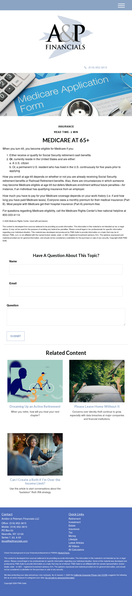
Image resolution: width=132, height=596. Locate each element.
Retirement (75, 518)
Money (72, 536)
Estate (72, 525)
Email (12, 283)
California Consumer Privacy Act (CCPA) (91, 574)
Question (13, 305)
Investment (75, 522)
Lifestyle (73, 539)
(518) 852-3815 (97, 67)
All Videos (74, 546)
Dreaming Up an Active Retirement (35, 406)
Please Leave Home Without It (97, 406)
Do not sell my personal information (59, 577)
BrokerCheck (63, 552)
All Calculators (76, 549)
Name (13, 261)
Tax (71, 532)
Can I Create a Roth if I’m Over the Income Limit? (35, 481)
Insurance (74, 529)
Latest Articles (76, 542)
